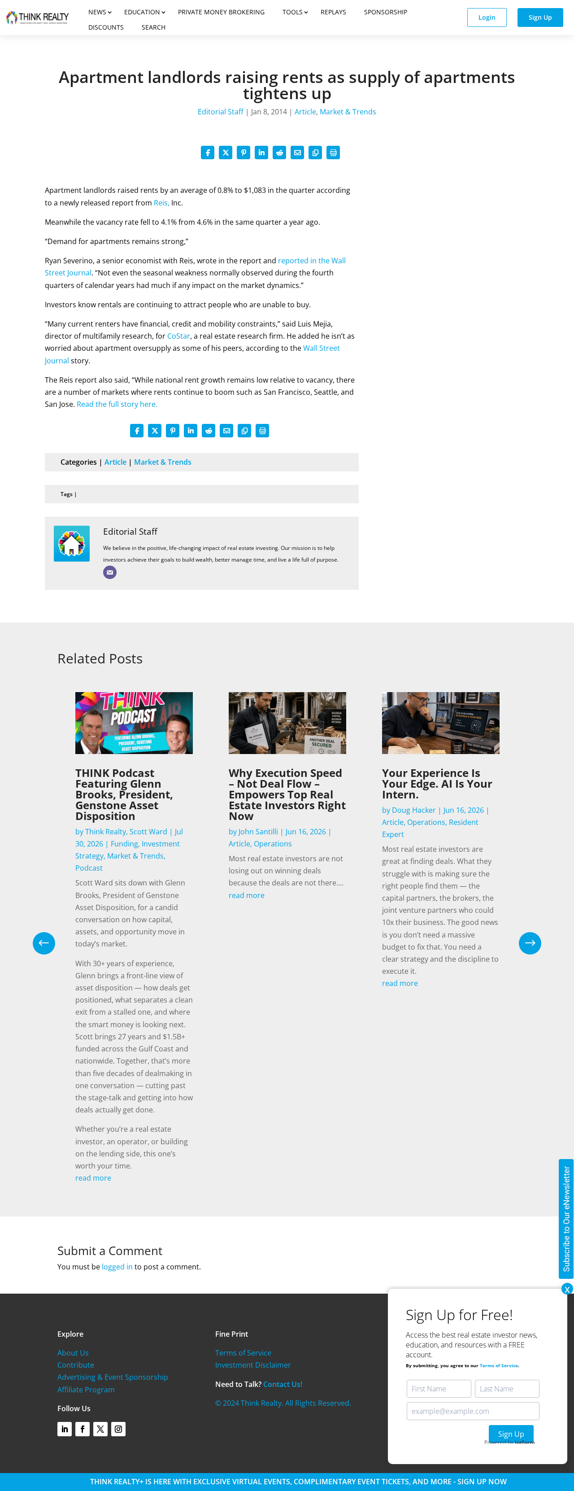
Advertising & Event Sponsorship (112, 1377)
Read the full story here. (117, 404)
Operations (273, 844)
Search (153, 27)
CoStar (178, 336)
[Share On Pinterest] (243, 152)
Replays (333, 12)
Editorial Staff (221, 112)
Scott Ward (148, 832)
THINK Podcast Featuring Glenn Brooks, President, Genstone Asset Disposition (124, 794)
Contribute (75, 1365)
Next (523, 943)
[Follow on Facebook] (82, 1429)
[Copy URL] (315, 152)
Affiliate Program (86, 1390)
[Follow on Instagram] (118, 1429)
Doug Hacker (414, 810)
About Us (73, 1353)
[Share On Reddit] (279, 152)
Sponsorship (385, 12)
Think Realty (105, 832)
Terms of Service (243, 1353)
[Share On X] (225, 152)
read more (93, 1178)
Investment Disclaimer (253, 1365)
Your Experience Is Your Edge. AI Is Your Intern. (437, 783)
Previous (50, 943)
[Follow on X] (100, 1429)
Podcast (89, 868)
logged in (117, 1267)
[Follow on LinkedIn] (64, 1429)
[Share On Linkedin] (261, 152)
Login (487, 17)
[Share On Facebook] (207, 152)
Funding (124, 844)
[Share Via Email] (297, 152)
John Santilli (258, 832)
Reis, (162, 203)
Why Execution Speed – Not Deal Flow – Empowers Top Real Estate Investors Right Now (287, 794)
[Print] (333, 152)
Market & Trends (348, 112)
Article (305, 112)
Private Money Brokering (221, 12)
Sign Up (540, 17)
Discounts (106, 27)
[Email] (110, 572)
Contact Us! (282, 1384)
